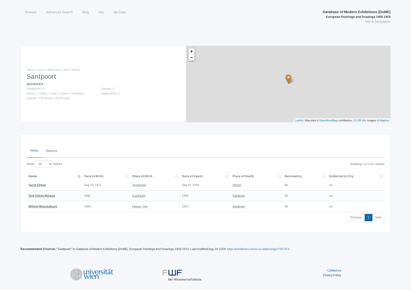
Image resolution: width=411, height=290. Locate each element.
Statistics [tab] (51, 150)
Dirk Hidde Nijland (42, 195)
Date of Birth (93, 176)
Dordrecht (138, 195)
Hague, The (139, 206)
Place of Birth (142, 176)
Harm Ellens (37, 185)
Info (101, 12)
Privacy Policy (332, 275)
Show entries (44, 164)
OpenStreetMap (328, 120)
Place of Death (243, 176)
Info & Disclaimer (378, 22)
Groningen (139, 185)
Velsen (236, 185)
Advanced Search (59, 12)
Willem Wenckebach (43, 206)
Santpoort (238, 195)
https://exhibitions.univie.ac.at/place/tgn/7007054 (258, 249)
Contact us (334, 270)
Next (378, 217)
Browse (31, 12)
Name (33, 176)
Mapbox (384, 120)
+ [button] (191, 51)
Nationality (293, 176)
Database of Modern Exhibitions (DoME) (357, 14)
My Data (119, 12)
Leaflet (299, 120)
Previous (356, 217)
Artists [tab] (34, 150)
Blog (85, 12)
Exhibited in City (341, 176)
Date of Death (192, 176)
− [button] (191, 57)
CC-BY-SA (359, 120)
